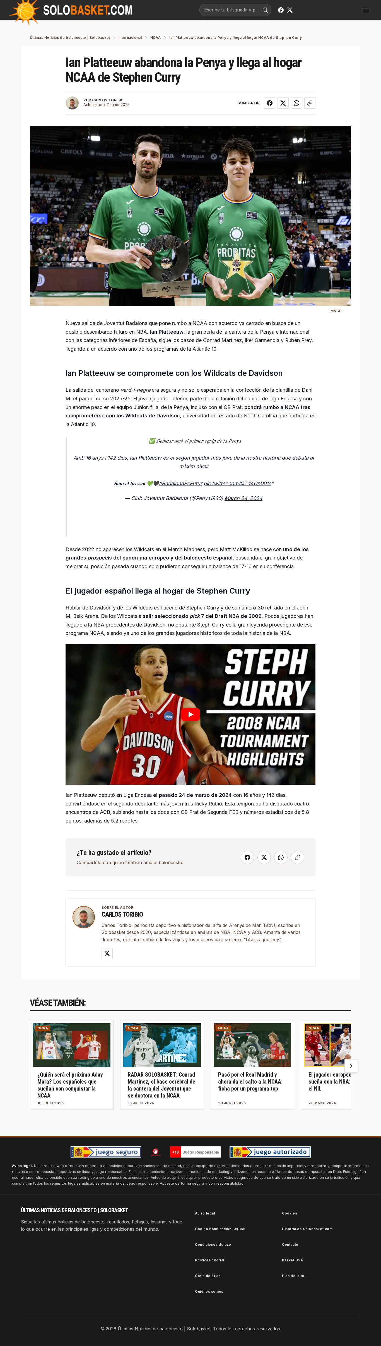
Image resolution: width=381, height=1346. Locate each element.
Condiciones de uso (213, 1244)
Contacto (290, 1244)
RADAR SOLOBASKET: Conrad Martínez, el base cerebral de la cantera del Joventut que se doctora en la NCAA (161, 1085)
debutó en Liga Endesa (125, 795)
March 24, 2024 (243, 498)
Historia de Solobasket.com (307, 1229)
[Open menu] (366, 10)
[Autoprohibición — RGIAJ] (155, 1152)
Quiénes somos (209, 1291)
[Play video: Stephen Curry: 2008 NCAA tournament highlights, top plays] (190, 714)
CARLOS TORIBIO (108, 100)
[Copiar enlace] (309, 103)
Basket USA (292, 1260)
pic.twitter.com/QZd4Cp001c (237, 483)
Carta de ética (207, 1276)
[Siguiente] (351, 1066)
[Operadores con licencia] (270, 1152)
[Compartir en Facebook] (269, 103)
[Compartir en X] (283, 103)
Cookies (289, 1213)
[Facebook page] (281, 10)
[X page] (290, 10)
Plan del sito (293, 1276)
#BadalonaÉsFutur (180, 483)
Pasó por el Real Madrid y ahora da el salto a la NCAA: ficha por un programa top (250, 1081)
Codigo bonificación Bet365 (220, 1229)
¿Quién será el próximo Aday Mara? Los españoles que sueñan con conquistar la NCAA (70, 1085)
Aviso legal (205, 1213)
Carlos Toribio (122, 914)
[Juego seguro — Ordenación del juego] (106, 1152)
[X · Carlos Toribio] (107, 953)
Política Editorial (209, 1260)
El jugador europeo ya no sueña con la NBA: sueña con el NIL (341, 1081)
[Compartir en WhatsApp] (296, 103)
